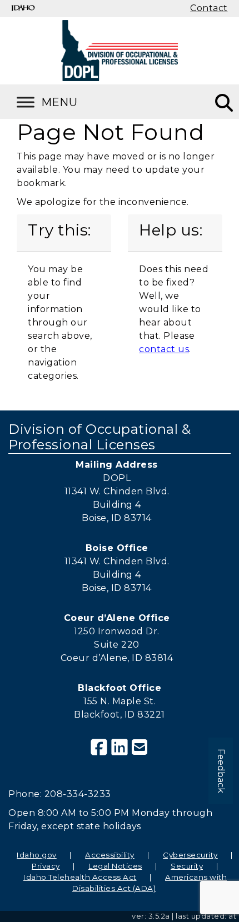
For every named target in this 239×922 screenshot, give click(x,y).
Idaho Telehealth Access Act (80, 877)
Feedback (221, 771)
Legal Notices (115, 865)
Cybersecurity (190, 854)
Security (187, 865)
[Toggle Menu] (61, 102)
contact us (164, 349)
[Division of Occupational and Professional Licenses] (119, 50)
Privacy (46, 865)
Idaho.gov (37, 854)
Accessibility (110, 854)
